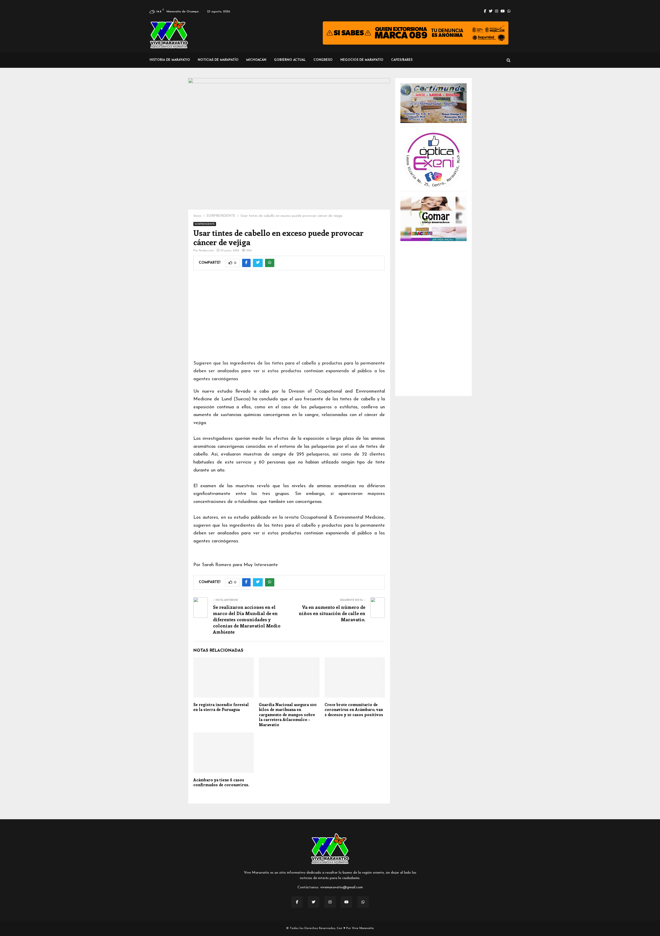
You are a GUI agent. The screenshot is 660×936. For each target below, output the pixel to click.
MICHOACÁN (256, 60)
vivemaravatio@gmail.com (341, 887)
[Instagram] (330, 902)
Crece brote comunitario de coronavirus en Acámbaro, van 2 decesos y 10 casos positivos (354, 709)
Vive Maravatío (363, 928)
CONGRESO (323, 60)
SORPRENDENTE (205, 224)
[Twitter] (313, 902)
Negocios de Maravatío (361, 60)
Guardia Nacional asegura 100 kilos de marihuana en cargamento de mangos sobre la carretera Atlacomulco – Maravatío (288, 714)
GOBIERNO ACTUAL (290, 60)
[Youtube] (346, 902)
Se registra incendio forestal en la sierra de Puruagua (221, 707)
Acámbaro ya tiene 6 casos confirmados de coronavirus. (221, 782)
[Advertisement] (289, 318)
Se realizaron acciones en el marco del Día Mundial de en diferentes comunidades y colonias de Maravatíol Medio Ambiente (246, 619)
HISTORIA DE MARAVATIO (170, 60)
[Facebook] (297, 902)
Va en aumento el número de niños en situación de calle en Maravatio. (332, 613)
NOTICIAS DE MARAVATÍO (218, 60)
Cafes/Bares (401, 60)
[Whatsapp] (363, 902)
